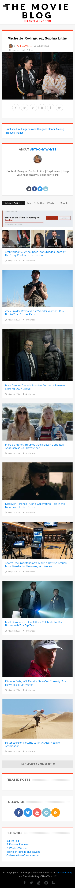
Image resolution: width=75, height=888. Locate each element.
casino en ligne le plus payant (23, 851)
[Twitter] (29, 883)
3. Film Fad (12, 840)
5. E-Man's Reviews (17, 844)
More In (64, 202)
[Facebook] (23, 883)
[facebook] (16, 107)
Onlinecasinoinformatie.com (22, 855)
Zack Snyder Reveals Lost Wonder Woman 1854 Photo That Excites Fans (34, 313)
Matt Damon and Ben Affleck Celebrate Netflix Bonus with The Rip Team (33, 624)
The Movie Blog (37, 10)
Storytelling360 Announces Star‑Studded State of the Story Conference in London (35, 253)
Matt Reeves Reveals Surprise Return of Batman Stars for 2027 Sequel (35, 387)
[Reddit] (44, 883)
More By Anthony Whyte (41, 202)
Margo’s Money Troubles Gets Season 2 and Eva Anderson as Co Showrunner (34, 446)
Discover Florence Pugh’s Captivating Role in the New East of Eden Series (35, 505)
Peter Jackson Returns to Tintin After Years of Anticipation (33, 744)
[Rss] (51, 883)
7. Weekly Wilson (16, 848)
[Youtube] (37, 883)
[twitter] (24, 107)
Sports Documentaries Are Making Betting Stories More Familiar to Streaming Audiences (35, 564)
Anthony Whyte (24, 46)
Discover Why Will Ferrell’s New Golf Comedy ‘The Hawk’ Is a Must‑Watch (35, 683)
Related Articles (13, 202)
